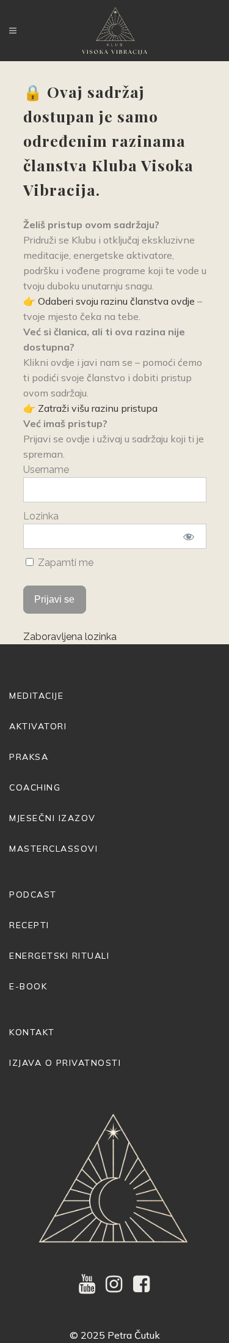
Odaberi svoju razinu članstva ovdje (116, 301)
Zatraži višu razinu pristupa (98, 408)
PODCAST (33, 894)
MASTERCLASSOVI (53, 848)
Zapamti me (64, 562)
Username (46, 469)
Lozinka (41, 516)
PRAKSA (28, 756)
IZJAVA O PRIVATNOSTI (65, 1062)
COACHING (34, 787)
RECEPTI (29, 925)
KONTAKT (32, 1032)
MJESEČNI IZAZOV (52, 818)
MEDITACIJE (36, 695)
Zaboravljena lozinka (70, 636)
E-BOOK (28, 986)
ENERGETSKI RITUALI (59, 955)
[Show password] (188, 536)
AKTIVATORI (38, 726)
